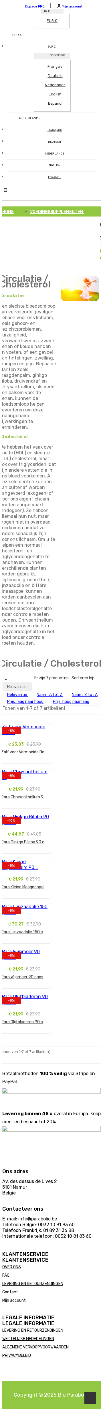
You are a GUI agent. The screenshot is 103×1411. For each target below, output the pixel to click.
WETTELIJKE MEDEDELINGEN (28, 1338)
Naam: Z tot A (85, 694)
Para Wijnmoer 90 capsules (24, 976)
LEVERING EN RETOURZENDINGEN (32, 1283)
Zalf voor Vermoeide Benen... (24, 752)
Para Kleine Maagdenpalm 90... (24, 887)
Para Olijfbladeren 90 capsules (24, 1021)
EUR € (52, 20)
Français (55, 66)
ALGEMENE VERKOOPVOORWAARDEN (35, 1347)
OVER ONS (11, 1267)
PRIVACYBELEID (16, 1355)
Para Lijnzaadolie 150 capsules (24, 932)
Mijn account (14, 1300)
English (55, 94)
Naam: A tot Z (50, 694)
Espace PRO (35, 6)
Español (55, 103)
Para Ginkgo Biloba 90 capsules (24, 842)
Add (24, 765)
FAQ (5, 1275)
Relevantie (17, 686)
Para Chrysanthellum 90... (24, 797)
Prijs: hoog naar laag (71, 701)
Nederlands (55, 85)
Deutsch (55, 76)
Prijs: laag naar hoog (25, 701)
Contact (10, 1292)
